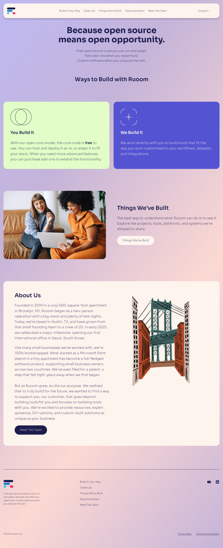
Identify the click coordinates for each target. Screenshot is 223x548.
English (203, 10)
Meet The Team (31, 430)
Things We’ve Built (135, 240)
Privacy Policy (184, 534)
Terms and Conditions (207, 534)
